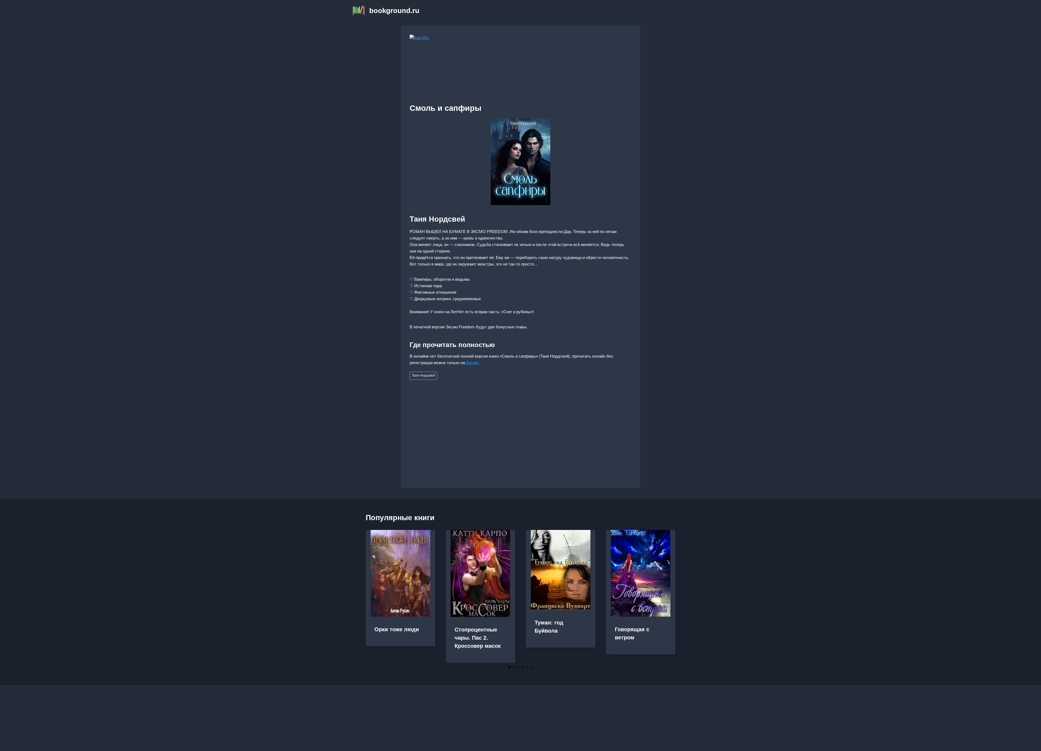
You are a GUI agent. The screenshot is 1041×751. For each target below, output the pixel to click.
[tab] (509, 667)
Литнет (472, 362)
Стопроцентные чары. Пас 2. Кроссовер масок (478, 638)
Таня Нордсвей (423, 375)
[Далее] (665, 596)
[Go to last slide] (375, 596)
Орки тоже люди (396, 629)
